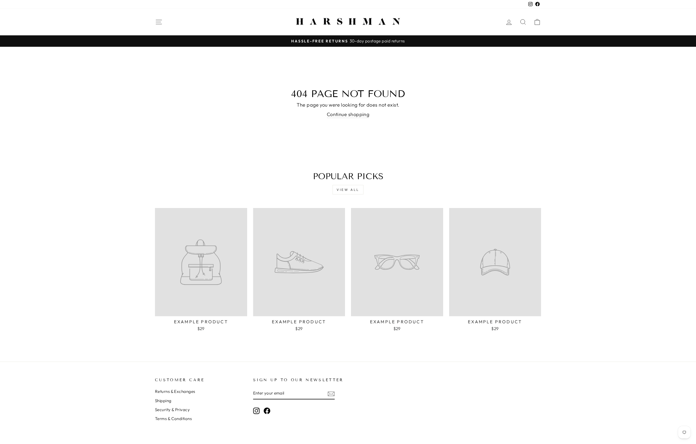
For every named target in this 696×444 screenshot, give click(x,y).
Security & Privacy (172, 409)
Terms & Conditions (173, 418)
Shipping (163, 400)
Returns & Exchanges (175, 391)
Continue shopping (348, 114)
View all (348, 190)
